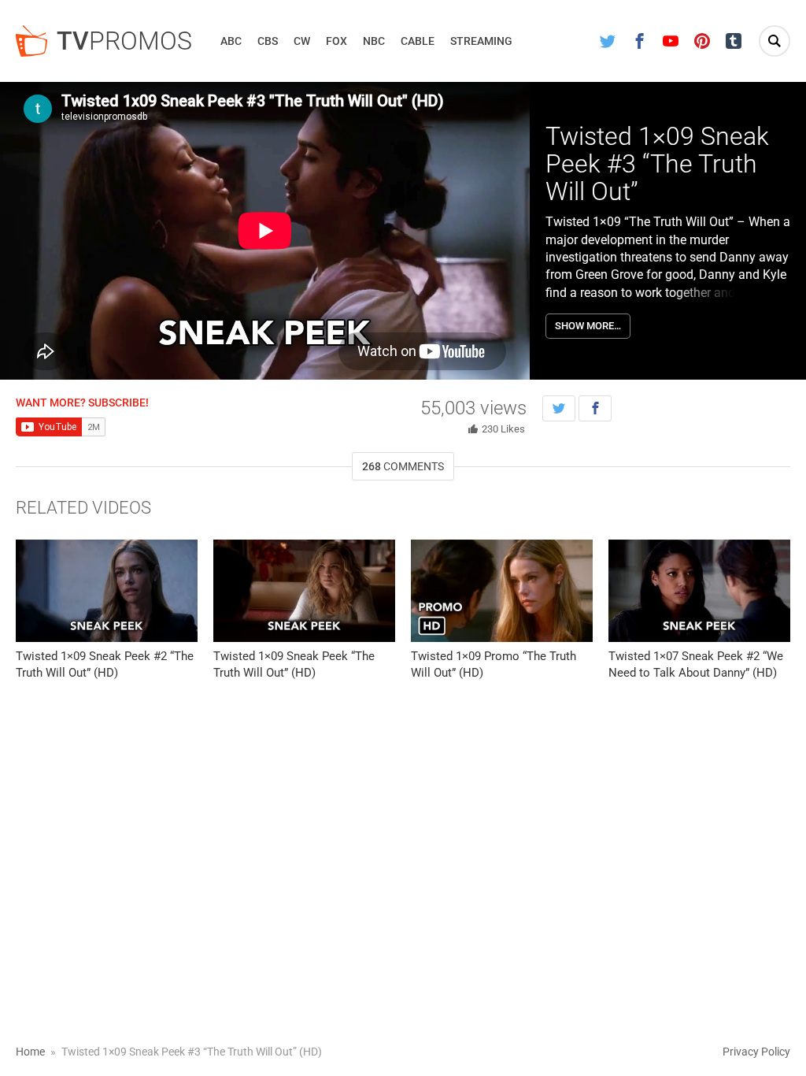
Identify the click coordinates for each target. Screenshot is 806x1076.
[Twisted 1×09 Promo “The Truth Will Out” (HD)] (502, 591)
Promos (124, 41)
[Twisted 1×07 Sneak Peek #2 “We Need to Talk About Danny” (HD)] (699, 591)
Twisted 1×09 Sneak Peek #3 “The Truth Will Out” (657, 163)
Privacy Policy (756, 1051)
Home (30, 1051)
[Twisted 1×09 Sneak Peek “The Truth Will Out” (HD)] (304, 591)
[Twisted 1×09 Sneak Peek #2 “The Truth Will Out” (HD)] (107, 591)
